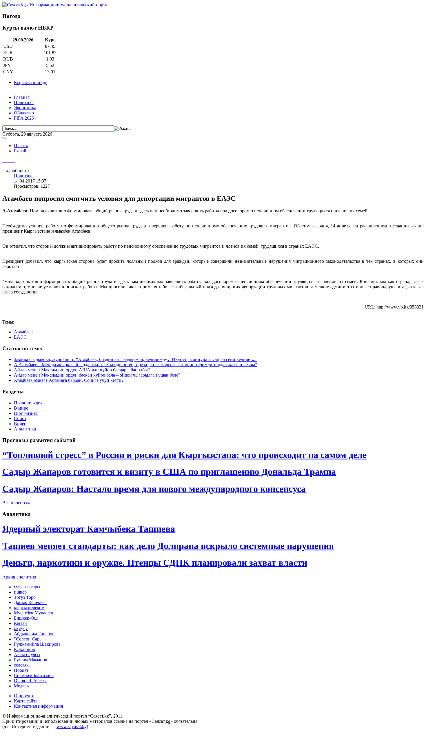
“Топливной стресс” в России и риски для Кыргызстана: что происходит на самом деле (184, 455)
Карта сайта (25, 700)
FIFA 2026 (24, 118)
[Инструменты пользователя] (4, 137)
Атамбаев (23, 331)
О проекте (24, 695)
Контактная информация (38, 706)
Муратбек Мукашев (33, 612)
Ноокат (21, 670)
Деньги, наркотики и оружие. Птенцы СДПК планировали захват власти (154, 562)
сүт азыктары (27, 586)
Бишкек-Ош (26, 618)
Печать (21, 145)
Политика (24, 102)
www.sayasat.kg (72, 726)
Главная (22, 97)
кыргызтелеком (29, 607)
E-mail (20, 150)
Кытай (20, 623)
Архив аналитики (20, 576)
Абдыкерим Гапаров (34, 633)
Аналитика (25, 428)
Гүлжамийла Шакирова (37, 644)
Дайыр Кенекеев (30, 602)
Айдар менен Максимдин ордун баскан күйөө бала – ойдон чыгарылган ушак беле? (97, 375)
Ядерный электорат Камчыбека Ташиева (88, 528)
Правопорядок (28, 402)
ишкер (20, 592)
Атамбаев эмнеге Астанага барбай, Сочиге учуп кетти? (68, 380)
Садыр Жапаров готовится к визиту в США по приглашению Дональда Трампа (169, 471)
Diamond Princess (30, 680)
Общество (24, 112)
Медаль (21, 685)
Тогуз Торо (25, 597)
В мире (21, 408)
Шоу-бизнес (26, 413)
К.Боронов (24, 649)
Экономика (25, 107)
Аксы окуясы (27, 654)
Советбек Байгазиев (34, 675)
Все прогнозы (16, 502)
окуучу (21, 628)
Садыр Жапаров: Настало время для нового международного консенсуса (154, 488)
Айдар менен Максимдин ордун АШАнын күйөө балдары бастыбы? (82, 369)
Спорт (20, 418)
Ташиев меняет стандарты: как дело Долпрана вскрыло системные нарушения (168, 546)
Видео (20, 423)
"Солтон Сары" (29, 638)
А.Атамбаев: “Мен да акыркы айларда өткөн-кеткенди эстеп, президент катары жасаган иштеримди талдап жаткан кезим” (135, 364)
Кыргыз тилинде (30, 82)
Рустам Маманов (30, 659)
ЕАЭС (20, 337)
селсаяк (21, 665)
